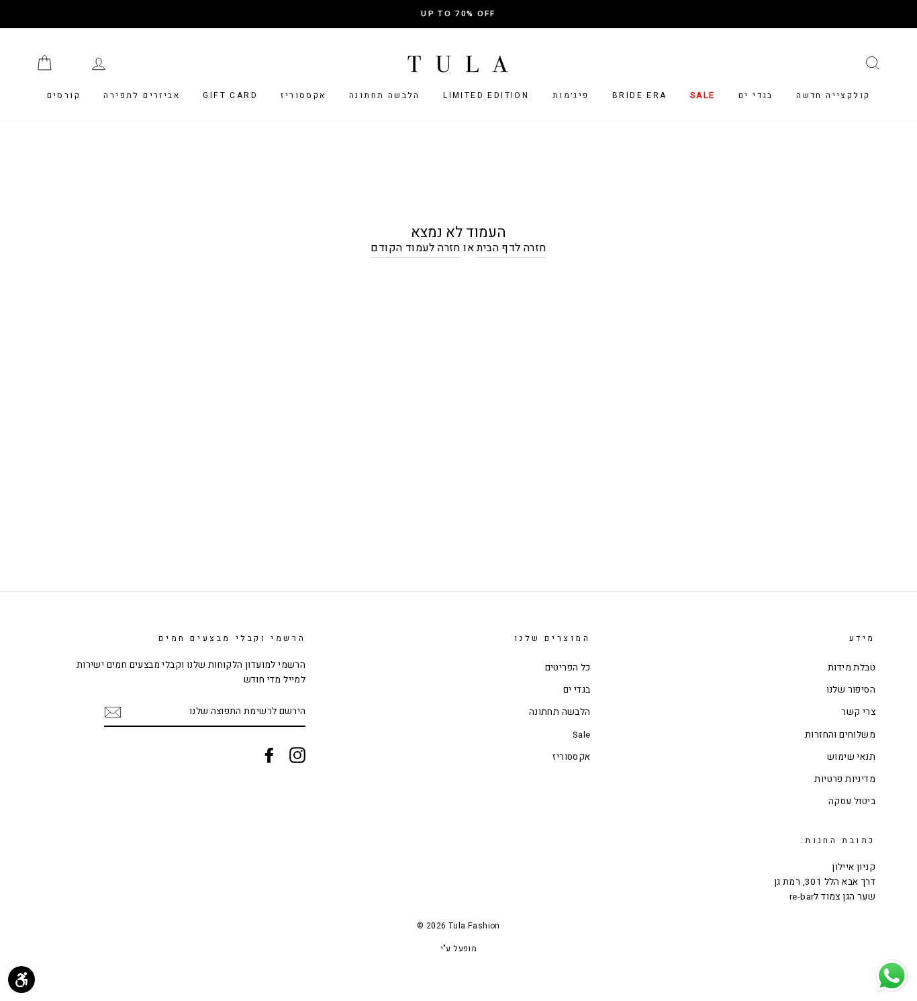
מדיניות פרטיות (844, 779)
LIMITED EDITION (486, 95)
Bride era (639, 95)
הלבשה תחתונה (384, 95)
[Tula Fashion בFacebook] (269, 755)
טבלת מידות (851, 667)
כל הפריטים (568, 667)
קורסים (64, 95)
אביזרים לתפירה (141, 95)
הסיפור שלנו (850, 690)
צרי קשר (858, 712)
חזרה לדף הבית (511, 248)
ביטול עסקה (851, 801)
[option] (458, 14)
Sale (703, 95)
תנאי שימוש (851, 757)
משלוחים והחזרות (840, 735)
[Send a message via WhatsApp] (891, 975)
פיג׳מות (570, 95)
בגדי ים (755, 95)
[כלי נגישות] (21, 979)
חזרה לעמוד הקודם (415, 248)
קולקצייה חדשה (833, 95)
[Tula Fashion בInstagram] (297, 755)
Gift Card (230, 95)
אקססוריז (303, 95)
